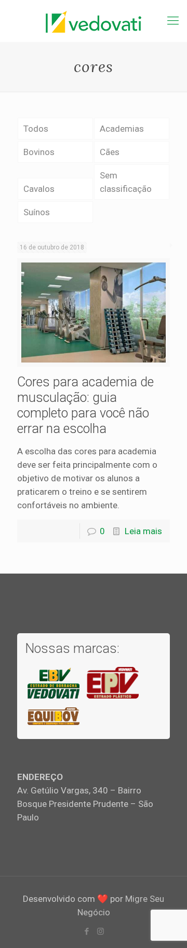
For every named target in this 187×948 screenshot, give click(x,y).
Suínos (36, 212)
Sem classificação (126, 182)
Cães (109, 152)
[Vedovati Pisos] (93, 20)
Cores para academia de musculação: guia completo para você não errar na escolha (85, 405)
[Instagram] (100, 931)
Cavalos (39, 189)
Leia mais (143, 531)
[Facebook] (86, 931)
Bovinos (39, 152)
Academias (122, 128)
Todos (35, 128)
